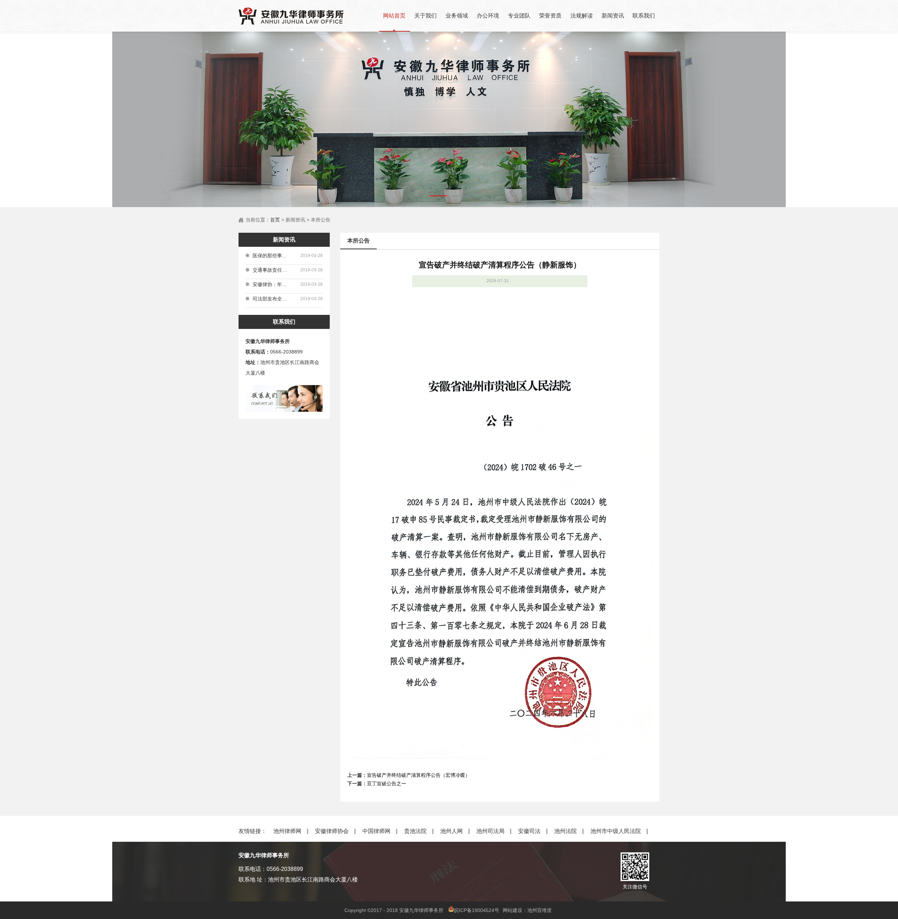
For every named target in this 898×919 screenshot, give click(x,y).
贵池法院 (415, 831)
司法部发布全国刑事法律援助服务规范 (272, 299)
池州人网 (451, 831)
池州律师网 (287, 831)
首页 (275, 220)
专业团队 (519, 16)
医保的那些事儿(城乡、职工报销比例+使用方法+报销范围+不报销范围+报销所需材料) (272, 255)
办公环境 (488, 16)
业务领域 (456, 16)
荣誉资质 (550, 16)
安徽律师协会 (332, 831)
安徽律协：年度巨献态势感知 (272, 284)
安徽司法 (529, 831)
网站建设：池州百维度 (527, 910)
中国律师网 (376, 831)
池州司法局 (490, 831)
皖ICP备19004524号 (476, 910)
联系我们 (643, 16)
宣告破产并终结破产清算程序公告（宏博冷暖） (418, 775)
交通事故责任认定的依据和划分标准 (272, 270)
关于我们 (425, 16)
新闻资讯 (613, 16)
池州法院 (565, 831)
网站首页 (394, 16)
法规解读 (581, 16)
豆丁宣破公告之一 (386, 783)
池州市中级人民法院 (615, 831)
